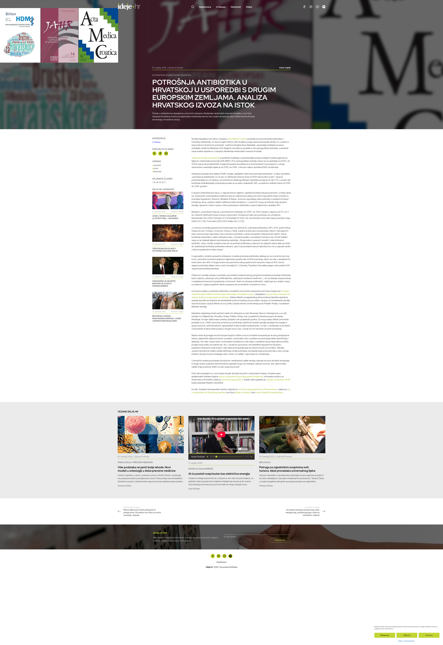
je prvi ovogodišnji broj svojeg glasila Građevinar (241, 376)
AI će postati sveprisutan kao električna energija (219, 473)
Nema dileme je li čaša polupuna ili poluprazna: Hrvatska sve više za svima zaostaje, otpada (142, 511)
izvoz (155, 168)
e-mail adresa (230, 536)
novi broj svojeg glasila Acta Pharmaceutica (257, 389)
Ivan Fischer (194, 488)
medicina (157, 172)
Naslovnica (205, 6)
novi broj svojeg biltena (232, 379)
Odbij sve (406, 635)
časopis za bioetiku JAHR (278, 379)
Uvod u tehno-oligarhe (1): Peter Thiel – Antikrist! (165, 217)
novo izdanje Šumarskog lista (269, 392)
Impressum (221, 562)
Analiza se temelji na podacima (205, 157)
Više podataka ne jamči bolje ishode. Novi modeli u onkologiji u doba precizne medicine (147, 468)
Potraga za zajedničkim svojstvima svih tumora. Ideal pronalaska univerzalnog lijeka (287, 468)
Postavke (429, 635)
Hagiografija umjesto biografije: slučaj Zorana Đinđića (164, 283)
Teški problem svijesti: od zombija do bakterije (165, 249)
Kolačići (400, 641)
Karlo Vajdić (285, 67)
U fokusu (221, 6)
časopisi (157, 165)
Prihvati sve (384, 635)
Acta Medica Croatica (237, 138)
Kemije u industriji (242, 392)
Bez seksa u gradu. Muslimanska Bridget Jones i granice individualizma (166, 318)
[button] (207, 456)
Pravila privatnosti (409, 641)
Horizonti (236, 6)
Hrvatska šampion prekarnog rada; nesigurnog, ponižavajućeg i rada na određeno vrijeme (303, 511)
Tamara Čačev (124, 485)
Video (249, 6)
